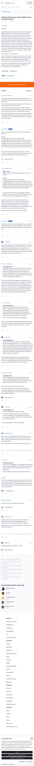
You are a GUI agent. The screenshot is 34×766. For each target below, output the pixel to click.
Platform (8, 618)
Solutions (9, 640)
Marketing (9, 647)
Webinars (9, 682)
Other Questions (6, 11)
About (8, 710)
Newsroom (9, 723)
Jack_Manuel (7, 242)
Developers (9, 695)
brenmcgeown (7, 500)
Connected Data (10, 637)
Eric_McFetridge (8, 95)
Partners (8, 688)
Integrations (9, 625)
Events (8, 669)
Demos (8, 676)
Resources (9, 685)
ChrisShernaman (8, 433)
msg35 (5, 460)
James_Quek (7, 302)
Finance (8, 660)
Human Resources (11, 653)
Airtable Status (14, 525)
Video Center (9, 672)
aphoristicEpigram (10, 588)
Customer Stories (11, 679)
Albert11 (6, 25)
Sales (7, 656)
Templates (9, 701)
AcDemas (8, 592)
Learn (8, 663)
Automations (13, 71)
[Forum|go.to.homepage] (9, 3)
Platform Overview (11, 621)
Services (8, 691)
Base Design (5, 71)
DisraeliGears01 (10, 601)
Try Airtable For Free (11, 726)
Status (8, 720)
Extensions (9, 628)
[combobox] (17, 7)
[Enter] (2, 7)
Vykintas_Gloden (10, 606)
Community (9, 698)
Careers (8, 714)
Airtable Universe (11, 704)
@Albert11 (13, 436)
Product (8, 644)
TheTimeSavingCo (10, 597)
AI (7, 634)
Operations (9, 650)
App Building (9, 631)
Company (9, 707)
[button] (2, 3)
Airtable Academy (11, 666)
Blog (7, 717)
